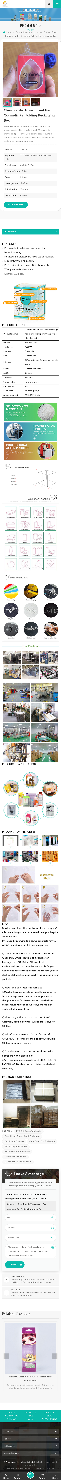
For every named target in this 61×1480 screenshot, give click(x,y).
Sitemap (11, 1419)
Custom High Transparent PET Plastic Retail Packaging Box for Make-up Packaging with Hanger (30, 1379)
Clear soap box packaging (42, 1141)
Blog (49, 1416)
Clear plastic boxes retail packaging (22, 1136)
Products (30, 1413)
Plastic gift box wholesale (17, 1152)
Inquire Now (17, 205)
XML (30, 1419)
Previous (6, 1356)
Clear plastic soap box (15, 1157)
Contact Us (11, 1416)
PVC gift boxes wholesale (28, 1131)
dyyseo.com (48, 1468)
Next (54, 1356)
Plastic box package (14, 1141)
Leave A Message (30, 1475)
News (30, 1416)
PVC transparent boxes (16, 1146)
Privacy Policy (49, 1419)
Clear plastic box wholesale (18, 1162)
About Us (49, 1413)
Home (8, 32)
